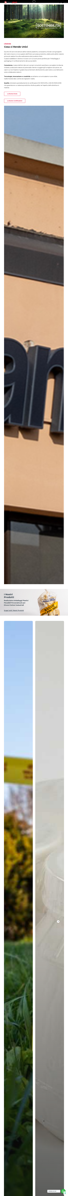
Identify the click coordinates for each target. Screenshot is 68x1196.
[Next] (58, 921)
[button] (63, 2)
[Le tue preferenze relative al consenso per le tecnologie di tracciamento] (65, 1193)
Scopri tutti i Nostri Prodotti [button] (14, 610)
